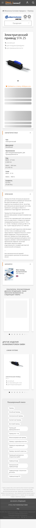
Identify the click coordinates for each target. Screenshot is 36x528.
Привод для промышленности (14, 428)
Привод (11, 408)
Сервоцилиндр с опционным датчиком (17, 471)
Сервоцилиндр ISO (14, 476)
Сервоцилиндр (13, 461)
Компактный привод (15, 420)
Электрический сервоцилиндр (13, 465)
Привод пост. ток (14, 433)
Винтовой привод (14, 424)
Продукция (17, 23)
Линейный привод (14, 412)
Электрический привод (16, 416)
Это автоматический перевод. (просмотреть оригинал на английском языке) (16, 255)
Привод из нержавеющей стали (16, 446)
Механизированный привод (17, 437)
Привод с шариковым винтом (18, 441)
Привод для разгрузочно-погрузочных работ (16, 456)
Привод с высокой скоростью (17, 451)
